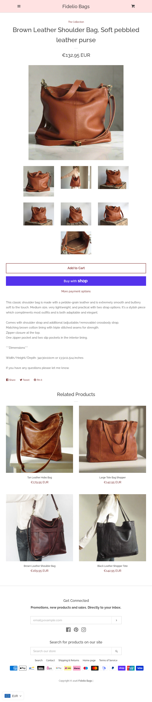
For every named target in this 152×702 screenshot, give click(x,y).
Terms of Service (108, 660)
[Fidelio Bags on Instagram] (83, 630)
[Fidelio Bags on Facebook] (68, 630)
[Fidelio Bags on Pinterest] (76, 630)
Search (39, 660)
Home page (89, 660)
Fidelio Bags (76, 6)
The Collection (76, 22)
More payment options (76, 291)
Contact (50, 660)
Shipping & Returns (68, 660)
